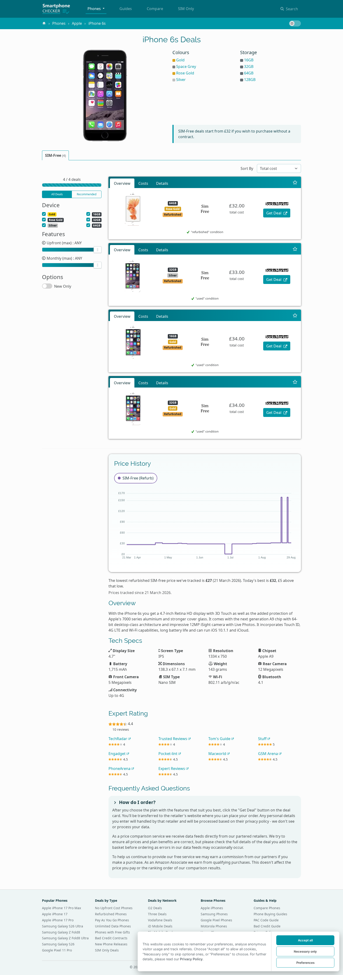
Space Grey (186, 66)
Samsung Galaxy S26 (58, 944)
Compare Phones (267, 908)
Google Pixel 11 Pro (57, 950)
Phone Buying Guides (270, 914)
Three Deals (157, 914)
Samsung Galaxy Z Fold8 (61, 932)
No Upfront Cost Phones (114, 908)
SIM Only (186, 8)
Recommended (86, 194)
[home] (44, 23)
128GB (250, 79)
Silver (181, 79)
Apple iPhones (212, 908)
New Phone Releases (111, 944)
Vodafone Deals (160, 920)
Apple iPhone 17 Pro (58, 920)
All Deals (57, 194)
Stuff (262, 738)
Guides (125, 8)
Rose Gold (185, 73)
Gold (180, 60)
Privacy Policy (191, 959)
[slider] (98, 249)
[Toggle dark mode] (295, 23)
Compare (155, 8)
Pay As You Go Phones (112, 920)
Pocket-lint (168, 753)
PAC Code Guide (266, 920)
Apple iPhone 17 (54, 914)
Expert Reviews (172, 768)
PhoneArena (119, 768)
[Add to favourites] (295, 182)
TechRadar (118, 738)
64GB (248, 73)
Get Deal (274, 213)
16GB (248, 60)
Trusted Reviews (173, 738)
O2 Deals (155, 908)
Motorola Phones (214, 926)
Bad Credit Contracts (111, 938)
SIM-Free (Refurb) (138, 478)
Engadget (117, 753)
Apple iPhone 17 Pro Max (61, 908)
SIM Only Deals (107, 950)
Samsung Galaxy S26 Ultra (62, 926)
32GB (248, 66)
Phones (95, 8)
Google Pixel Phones (216, 920)
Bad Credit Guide (267, 926)
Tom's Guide (219, 738)
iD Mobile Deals (160, 926)
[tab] (55, 155)
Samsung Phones (214, 914)
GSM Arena (268, 753)
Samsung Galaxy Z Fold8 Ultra (65, 938)
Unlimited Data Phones (113, 926)
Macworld (217, 753)
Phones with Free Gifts (112, 932)
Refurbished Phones (111, 914)
